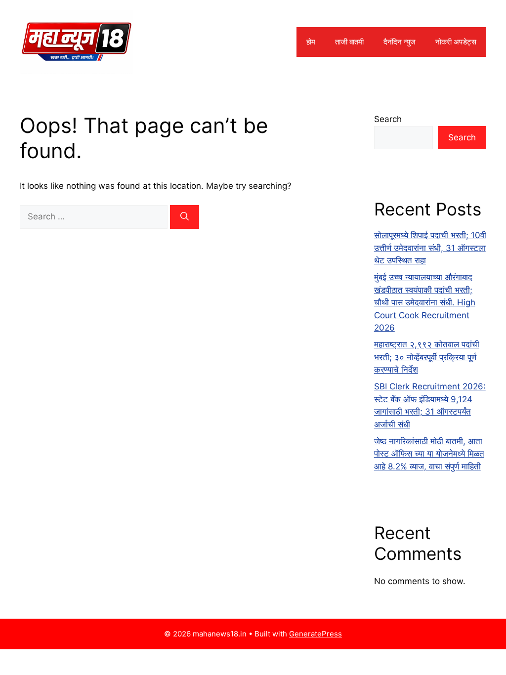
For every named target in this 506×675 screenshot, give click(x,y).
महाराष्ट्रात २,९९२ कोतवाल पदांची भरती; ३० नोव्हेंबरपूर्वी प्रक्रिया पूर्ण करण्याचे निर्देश (426, 357)
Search (388, 119)
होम (310, 41)
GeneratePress (315, 633)
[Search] (184, 217)
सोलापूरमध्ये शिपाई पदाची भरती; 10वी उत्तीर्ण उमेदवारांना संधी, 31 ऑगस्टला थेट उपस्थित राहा (430, 247)
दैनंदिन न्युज (399, 41)
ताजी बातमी (349, 41)
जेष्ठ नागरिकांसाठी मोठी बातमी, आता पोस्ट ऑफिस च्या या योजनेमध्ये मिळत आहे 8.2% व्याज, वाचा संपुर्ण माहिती (429, 453)
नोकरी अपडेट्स (455, 41)
